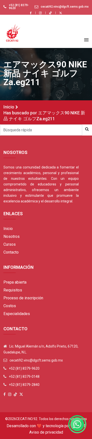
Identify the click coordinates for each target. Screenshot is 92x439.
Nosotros (11, 236)
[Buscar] (87, 129)
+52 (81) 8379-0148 (24, 376)
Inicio (8, 106)
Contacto (11, 252)
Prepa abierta (14, 282)
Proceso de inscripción (23, 298)
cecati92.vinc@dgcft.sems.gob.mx (65, 6)
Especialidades (16, 313)
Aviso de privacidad (46, 432)
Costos (9, 305)
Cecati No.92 (26, 419)
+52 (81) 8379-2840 (24, 385)
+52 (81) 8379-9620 (19, 7)
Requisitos (12, 290)
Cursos (9, 244)
